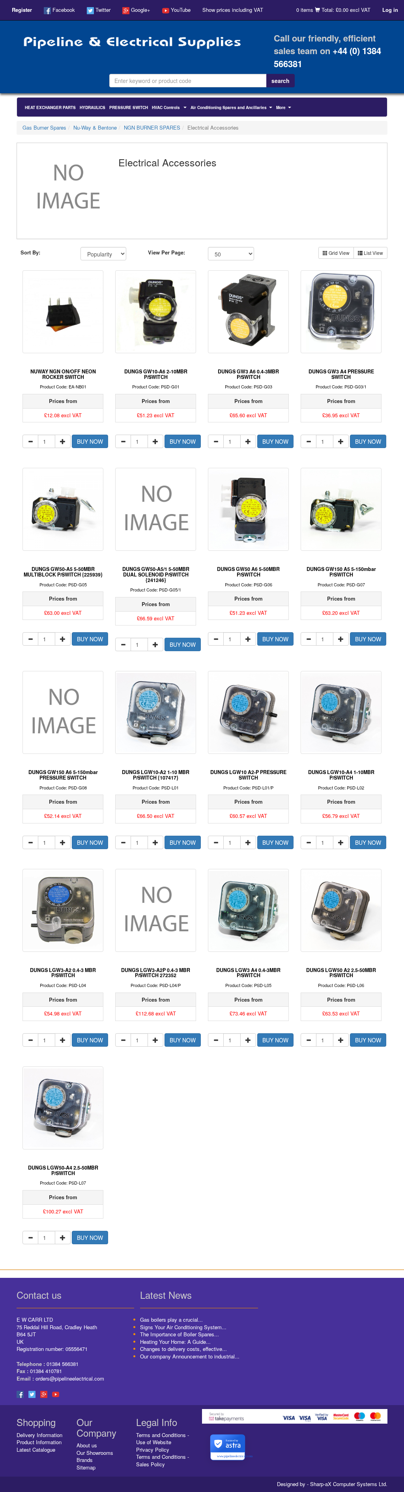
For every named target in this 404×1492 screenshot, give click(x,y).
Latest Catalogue (36, 1449)
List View (373, 252)
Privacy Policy (152, 1449)
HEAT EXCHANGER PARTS (50, 107)
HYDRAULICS (92, 107)
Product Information (39, 1442)
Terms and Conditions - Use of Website (162, 1438)
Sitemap (86, 1467)
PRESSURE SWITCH (128, 107)
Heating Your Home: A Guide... (175, 1341)
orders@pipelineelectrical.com (70, 1378)
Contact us (39, 1295)
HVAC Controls (170, 108)
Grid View (338, 252)
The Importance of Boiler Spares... (179, 1334)
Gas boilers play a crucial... (171, 1319)
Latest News (166, 1295)
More (284, 108)
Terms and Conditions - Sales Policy (162, 1460)
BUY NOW (90, 441)
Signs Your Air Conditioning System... (183, 1327)
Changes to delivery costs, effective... (183, 1349)
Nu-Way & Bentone (95, 127)
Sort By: (30, 252)
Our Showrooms (95, 1452)
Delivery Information (39, 1435)
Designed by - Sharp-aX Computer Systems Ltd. (332, 1484)
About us (87, 1445)
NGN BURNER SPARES (152, 127)
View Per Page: (166, 252)
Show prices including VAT (232, 9)
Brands (85, 1460)
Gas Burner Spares (44, 127)
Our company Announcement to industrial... (189, 1356)
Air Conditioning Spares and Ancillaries (232, 108)
